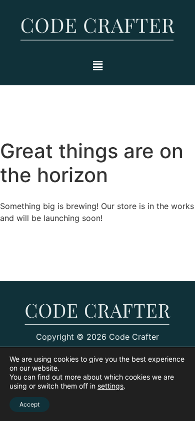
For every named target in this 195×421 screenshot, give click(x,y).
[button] (97, 65)
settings (111, 386)
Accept (30, 404)
